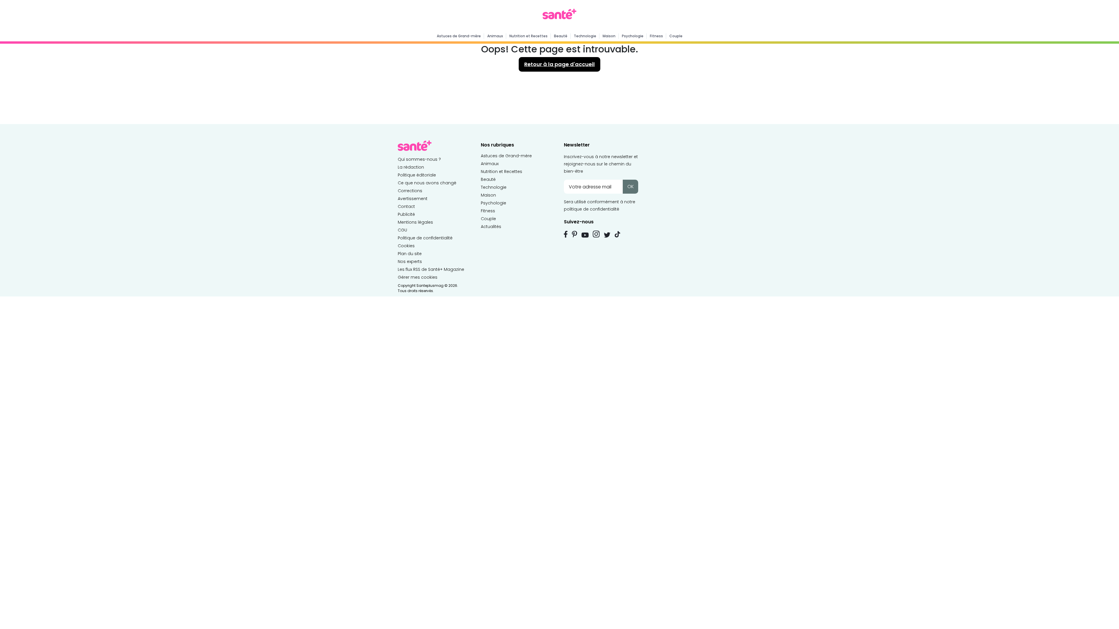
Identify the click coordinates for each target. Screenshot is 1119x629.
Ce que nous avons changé (427, 183)
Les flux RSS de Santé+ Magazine (431, 269)
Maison (609, 35)
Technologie (585, 35)
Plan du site (410, 254)
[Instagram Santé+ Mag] (596, 234)
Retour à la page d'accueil (559, 64)
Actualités (491, 226)
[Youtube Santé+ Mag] (585, 235)
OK (630, 186)
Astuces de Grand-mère (459, 35)
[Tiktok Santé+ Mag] (617, 234)
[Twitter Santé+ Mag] (607, 235)
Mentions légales (415, 222)
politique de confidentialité (591, 209)
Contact (406, 206)
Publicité (406, 214)
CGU (402, 230)
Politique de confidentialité (425, 238)
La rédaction (411, 167)
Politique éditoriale (417, 175)
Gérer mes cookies (417, 277)
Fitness (656, 35)
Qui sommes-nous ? (419, 159)
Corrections (410, 191)
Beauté (560, 35)
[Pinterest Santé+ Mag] (574, 234)
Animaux (495, 35)
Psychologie (632, 35)
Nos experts (410, 261)
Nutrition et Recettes (528, 35)
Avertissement (412, 199)
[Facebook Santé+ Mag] (566, 234)
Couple (675, 35)
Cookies (406, 246)
